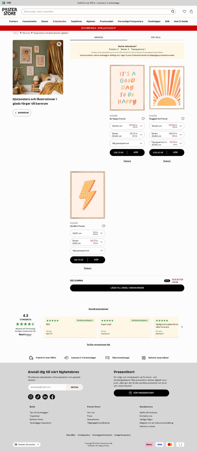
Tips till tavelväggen (39, 412)
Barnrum (26, 33)
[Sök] (173, 11)
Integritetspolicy (123, 435)
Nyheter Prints (36, 419)
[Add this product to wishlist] (143, 118)
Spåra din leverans (148, 412)
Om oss (91, 412)
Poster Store (105, 443)
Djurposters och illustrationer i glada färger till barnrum (51, 33)
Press (89, 416)
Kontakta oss (146, 416)
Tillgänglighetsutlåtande (98, 423)
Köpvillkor (70, 435)
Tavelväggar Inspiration (40, 423)
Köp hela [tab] (155, 37)
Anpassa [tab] (98, 37)
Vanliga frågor (146, 419)
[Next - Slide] (182, 327)
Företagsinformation (102, 435)
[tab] (184, 11)
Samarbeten (93, 419)
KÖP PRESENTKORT (144, 393)
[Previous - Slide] (40, 327)
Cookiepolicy (84, 435)
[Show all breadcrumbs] (16, 32)
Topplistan (35, 416)
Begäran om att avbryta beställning (156, 423)
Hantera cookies (147, 426)
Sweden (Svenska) (26, 444)
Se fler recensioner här (98, 344)
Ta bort (127, 161)
